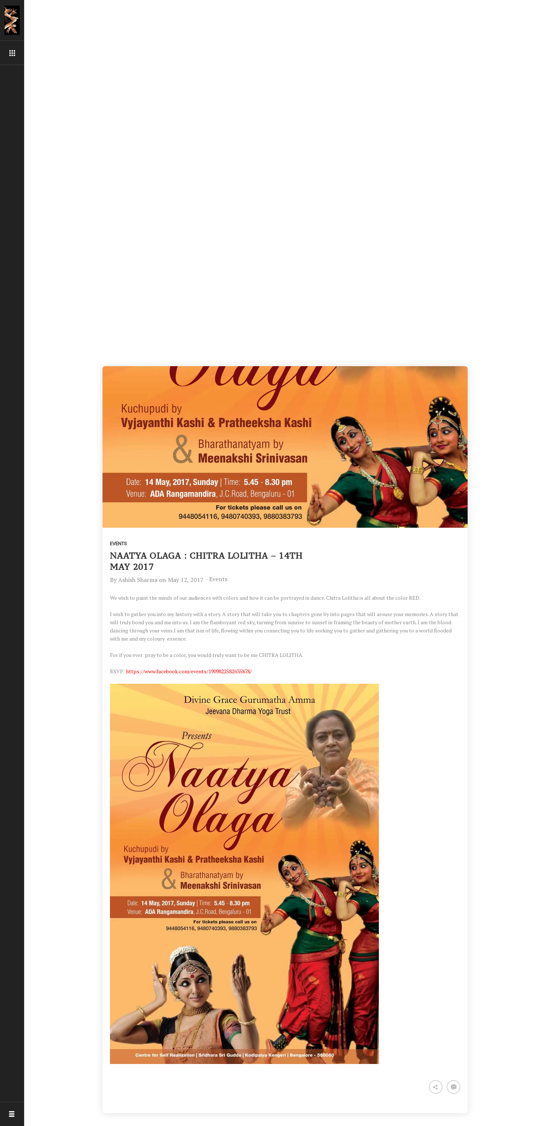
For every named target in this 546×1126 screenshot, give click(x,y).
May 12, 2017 (186, 580)
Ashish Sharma (137, 580)
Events (118, 543)
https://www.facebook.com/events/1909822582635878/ (189, 671)
